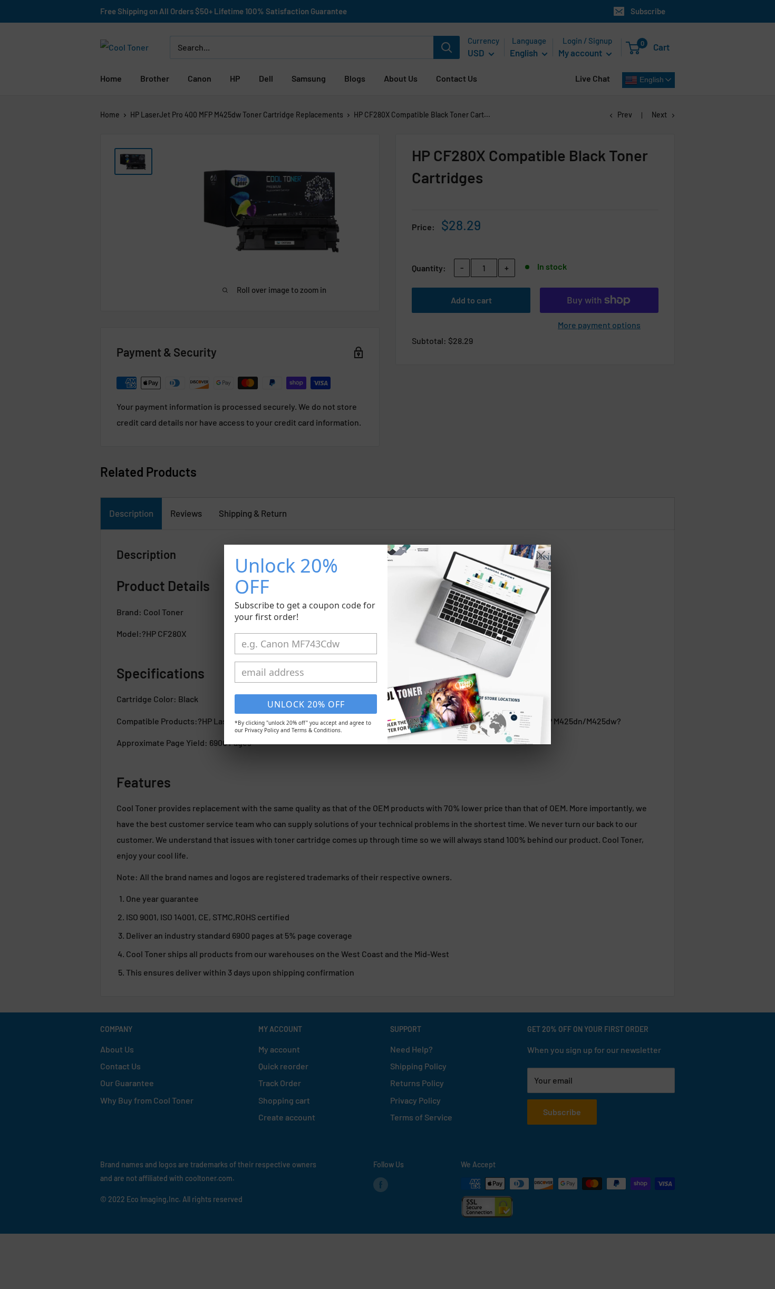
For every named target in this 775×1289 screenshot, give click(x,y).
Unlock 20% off (306, 704)
